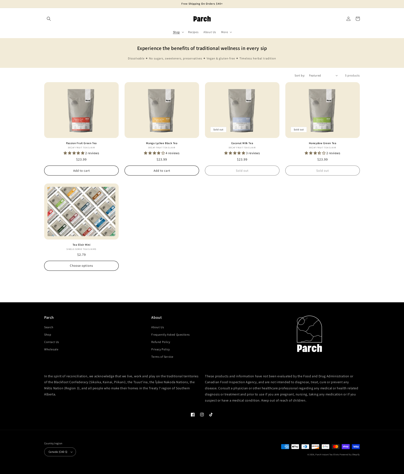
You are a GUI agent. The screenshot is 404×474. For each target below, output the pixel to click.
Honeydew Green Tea (322, 143)
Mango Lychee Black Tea (161, 143)
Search (48, 327)
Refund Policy (160, 342)
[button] (48, 18)
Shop (47, 334)
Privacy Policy (160, 349)
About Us (157, 327)
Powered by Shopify (350, 454)
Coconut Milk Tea (242, 143)
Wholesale (51, 349)
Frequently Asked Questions (170, 334)
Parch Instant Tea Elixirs (327, 454)
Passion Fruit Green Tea (81, 143)
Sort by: (300, 75)
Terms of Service (162, 357)
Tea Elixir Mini (81, 244)
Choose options (81, 266)
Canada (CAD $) (58, 452)
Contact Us (51, 342)
